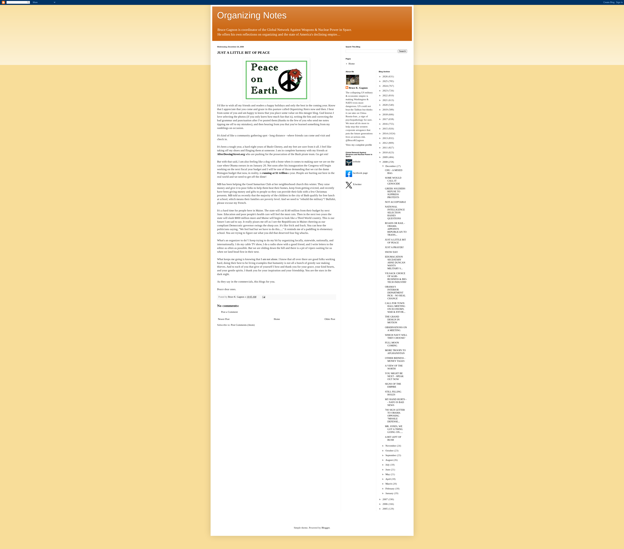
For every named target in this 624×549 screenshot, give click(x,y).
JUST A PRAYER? (394, 247)
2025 (385, 81)
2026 (385, 76)
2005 (385, 508)
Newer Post (223, 319)
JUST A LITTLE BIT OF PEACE (243, 52)
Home (277, 319)
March (389, 483)
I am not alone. (269, 259)
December (390, 166)
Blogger (326, 527)
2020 (385, 105)
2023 (385, 90)
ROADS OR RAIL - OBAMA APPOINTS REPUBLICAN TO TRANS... (396, 229)
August (389, 460)
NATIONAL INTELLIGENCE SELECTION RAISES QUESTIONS (395, 212)
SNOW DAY (391, 252)
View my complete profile (359, 145)
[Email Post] (263, 297)
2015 (385, 128)
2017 (385, 119)
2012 (385, 143)
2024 (385, 86)
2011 (385, 147)
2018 (385, 114)
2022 (385, 95)
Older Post (330, 319)
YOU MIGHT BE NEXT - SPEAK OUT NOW (394, 376)
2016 (385, 124)
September (391, 455)
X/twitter (357, 184)
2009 (385, 157)
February (390, 488)
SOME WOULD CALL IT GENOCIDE (393, 181)
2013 (385, 138)
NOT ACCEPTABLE (395, 202)
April (388, 479)
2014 (385, 133)
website (356, 161)
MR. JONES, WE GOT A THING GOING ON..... (394, 429)
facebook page (360, 173)
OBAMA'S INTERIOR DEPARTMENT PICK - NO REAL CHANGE (395, 292)
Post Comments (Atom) (243, 325)
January (389, 493)
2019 (385, 109)
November (391, 445)
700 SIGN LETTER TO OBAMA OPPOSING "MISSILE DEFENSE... (395, 416)
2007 (385, 499)
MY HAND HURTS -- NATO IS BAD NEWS (395, 402)
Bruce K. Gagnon (358, 88)
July (387, 464)
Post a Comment (229, 312)
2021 (385, 100)
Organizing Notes (252, 15)
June (388, 469)
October (389, 450)
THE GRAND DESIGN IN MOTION (392, 319)
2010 (385, 152)
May (388, 474)
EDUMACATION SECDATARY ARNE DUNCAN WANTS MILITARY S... (395, 262)
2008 (385, 162)
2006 (385, 504)
